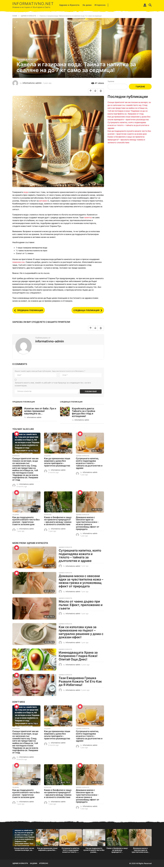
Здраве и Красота (69, 5)
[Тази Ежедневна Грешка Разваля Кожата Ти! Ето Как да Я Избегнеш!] (34, 685)
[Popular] (16, 433)
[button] (108, 5)
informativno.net (33, 3)
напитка (88, 217)
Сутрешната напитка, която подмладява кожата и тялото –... (71, 850)
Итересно (100, 5)
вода (26, 192)
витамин (43, 201)
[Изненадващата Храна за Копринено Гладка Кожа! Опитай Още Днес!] (34, 659)
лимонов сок (18, 262)
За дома (87, 5)
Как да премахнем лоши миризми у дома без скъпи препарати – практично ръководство (57, 462)
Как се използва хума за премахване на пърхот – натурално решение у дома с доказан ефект (81, 632)
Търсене (111, 81)
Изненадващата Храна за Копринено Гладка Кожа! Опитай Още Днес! (78, 656)
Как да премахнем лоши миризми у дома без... (47, 849)
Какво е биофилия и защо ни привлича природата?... (117, 850)
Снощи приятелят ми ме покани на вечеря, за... (24, 849)
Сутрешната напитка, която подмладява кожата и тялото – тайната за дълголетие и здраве (89, 463)
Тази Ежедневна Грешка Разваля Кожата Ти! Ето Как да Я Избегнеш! (80, 681)
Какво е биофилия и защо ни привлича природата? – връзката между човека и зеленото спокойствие (57, 521)
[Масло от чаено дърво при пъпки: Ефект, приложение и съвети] (34, 608)
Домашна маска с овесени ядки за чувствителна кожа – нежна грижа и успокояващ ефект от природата (87, 523)
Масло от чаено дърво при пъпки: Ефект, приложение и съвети (81, 605)
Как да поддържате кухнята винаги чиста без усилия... (93, 850)
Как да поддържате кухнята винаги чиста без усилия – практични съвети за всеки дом (25, 521)
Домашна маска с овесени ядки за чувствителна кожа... (140, 850)
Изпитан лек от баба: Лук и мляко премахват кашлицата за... (40, 411)
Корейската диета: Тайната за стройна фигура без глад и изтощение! (83, 412)
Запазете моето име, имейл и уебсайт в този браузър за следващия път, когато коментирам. (53, 384)
